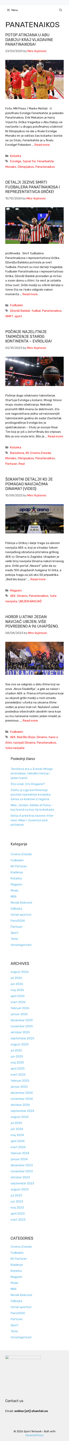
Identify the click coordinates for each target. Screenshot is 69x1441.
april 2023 (18, 1213)
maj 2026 (17, 990)
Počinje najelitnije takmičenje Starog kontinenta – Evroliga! (28, 336)
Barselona (17, 453)
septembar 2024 (22, 1111)
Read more (42, 144)
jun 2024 (17, 1129)
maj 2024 (17, 1135)
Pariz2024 (18, 920)
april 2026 (18, 996)
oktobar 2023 (20, 1177)
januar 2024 (19, 1159)
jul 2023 (16, 1195)
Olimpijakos (26, 166)
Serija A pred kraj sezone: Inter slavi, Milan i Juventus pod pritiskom (32, 820)
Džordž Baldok (20, 310)
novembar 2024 (22, 1098)
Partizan (11, 463)
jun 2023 (17, 1201)
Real (22, 463)
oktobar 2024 (20, 1105)
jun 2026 (17, 984)
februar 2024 (20, 1153)
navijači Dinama (24, 742)
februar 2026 (20, 1008)
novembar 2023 (22, 1171)
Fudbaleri (16, 305)
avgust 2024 (19, 1117)
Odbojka (16, 908)
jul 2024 (16, 1123)
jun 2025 (17, 1056)
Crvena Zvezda (21, 854)
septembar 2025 (22, 1038)
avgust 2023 (19, 1189)
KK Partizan (19, 866)
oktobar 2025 (20, 1032)
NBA (13, 896)
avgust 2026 (19, 972)
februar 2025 (20, 1080)
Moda (14, 890)
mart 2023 (18, 1219)
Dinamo (22, 596)
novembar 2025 (22, 1026)
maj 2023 (17, 1207)
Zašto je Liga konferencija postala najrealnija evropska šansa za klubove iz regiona (31, 794)
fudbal (36, 310)
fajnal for (29, 161)
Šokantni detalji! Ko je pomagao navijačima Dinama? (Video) (29, 484)
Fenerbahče (45, 161)
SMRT (9, 316)
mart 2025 (18, 1074)
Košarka (15, 156)
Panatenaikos (45, 166)
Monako (10, 166)
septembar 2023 (22, 1183)
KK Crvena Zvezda (38, 453)
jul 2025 (16, 1050)
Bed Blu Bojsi (26, 737)
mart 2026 (18, 1002)
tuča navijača (14, 748)
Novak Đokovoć (21, 902)
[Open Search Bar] (60, 10)
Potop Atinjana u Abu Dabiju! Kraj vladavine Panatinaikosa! (29, 40)
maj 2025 (17, 1062)
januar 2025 (19, 1086)
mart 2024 (18, 1147)
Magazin (16, 590)
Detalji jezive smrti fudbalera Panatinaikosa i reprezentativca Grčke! (32, 187)
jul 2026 (16, 978)
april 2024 (18, 1141)
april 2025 (18, 1068)
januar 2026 (19, 1014)
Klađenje (17, 872)
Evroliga (15, 161)
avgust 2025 (19, 1044)
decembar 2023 (22, 1165)
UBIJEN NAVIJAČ (30, 601)
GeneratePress (34, 1435)
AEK (13, 596)
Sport (14, 932)
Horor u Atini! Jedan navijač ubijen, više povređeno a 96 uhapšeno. (32, 621)
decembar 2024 (22, 1092)
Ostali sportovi (21, 914)
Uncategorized (21, 945)
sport (18, 316)
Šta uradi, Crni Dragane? (28, 784)
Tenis (14, 939)
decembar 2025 (22, 1020)
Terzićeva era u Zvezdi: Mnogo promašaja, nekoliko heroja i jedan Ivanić (32, 773)
